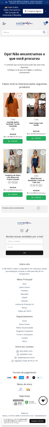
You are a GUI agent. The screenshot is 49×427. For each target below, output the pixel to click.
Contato (24, 338)
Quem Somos (24, 287)
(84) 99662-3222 (26, 351)
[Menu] (5, 24)
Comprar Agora (34, 11)
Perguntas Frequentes (24, 331)
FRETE (24, 341)
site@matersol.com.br (26, 357)
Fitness (24, 308)
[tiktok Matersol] (27, 230)
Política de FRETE (24, 311)
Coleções (24, 301)
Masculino (24, 294)
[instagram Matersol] (21, 230)
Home (24, 321)
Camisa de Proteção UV (24, 304)
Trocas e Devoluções (24, 334)
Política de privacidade (24, 328)
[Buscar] (44, 32)
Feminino (24, 291)
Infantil (24, 297)
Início (24, 284)
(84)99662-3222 (26, 354)
